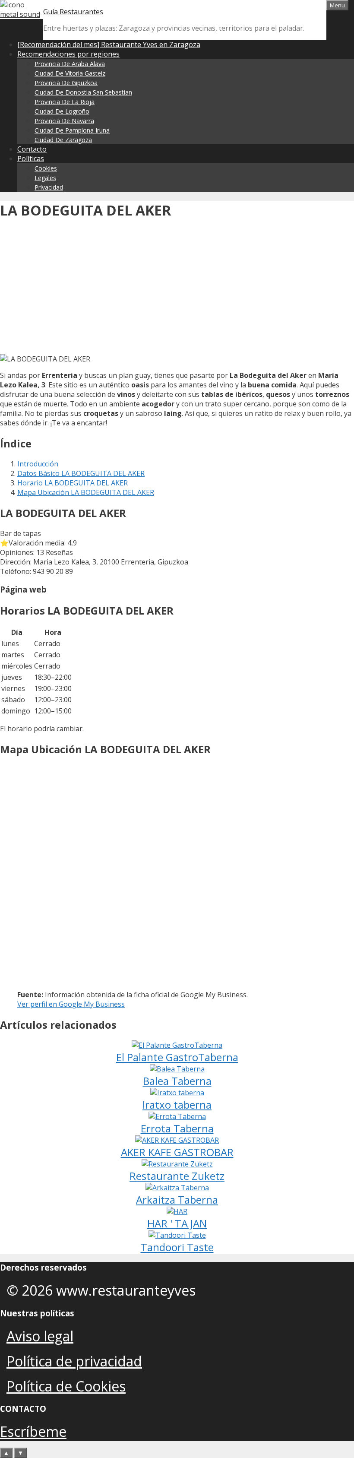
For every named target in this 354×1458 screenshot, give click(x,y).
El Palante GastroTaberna (177, 1057)
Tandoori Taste (177, 1247)
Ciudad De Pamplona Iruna (72, 130)
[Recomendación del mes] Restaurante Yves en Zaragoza (108, 44)
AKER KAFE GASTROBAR (177, 1152)
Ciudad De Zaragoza (63, 140)
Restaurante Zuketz (177, 1176)
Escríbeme (33, 1431)
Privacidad (49, 187)
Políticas (30, 158)
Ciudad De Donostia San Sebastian (83, 92)
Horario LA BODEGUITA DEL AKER (72, 483)
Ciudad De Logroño (62, 111)
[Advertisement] (177, 289)
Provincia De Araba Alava (70, 64)
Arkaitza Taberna (177, 1199)
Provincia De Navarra (64, 121)
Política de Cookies (66, 1386)
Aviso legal (39, 1336)
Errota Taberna (177, 1128)
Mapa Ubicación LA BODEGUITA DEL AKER (85, 492)
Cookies (46, 168)
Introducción (37, 464)
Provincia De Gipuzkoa (66, 83)
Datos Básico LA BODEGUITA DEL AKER (81, 473)
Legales (45, 178)
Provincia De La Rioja (65, 102)
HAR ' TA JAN (177, 1223)
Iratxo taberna (177, 1104)
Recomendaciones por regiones (68, 54)
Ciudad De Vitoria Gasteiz (70, 73)
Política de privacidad (74, 1361)
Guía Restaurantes (73, 11)
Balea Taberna (177, 1081)
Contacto (32, 149)
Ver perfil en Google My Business (71, 1004)
